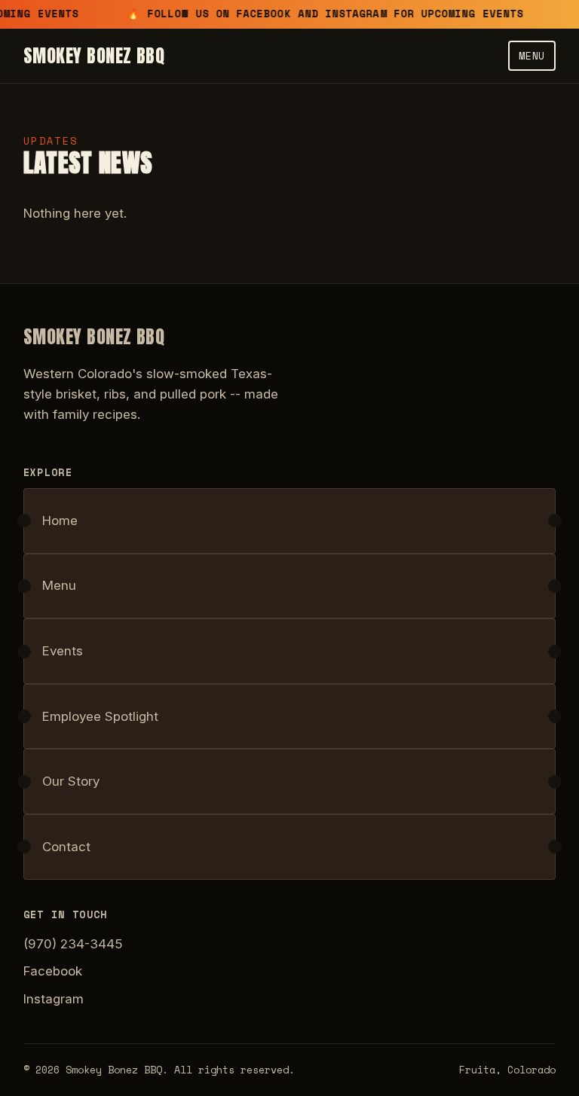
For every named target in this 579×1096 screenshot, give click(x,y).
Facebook (52, 970)
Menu (532, 55)
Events (62, 650)
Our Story (71, 781)
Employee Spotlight (100, 716)
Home (60, 520)
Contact (66, 846)
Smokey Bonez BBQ (94, 55)
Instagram (53, 998)
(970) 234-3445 (73, 943)
